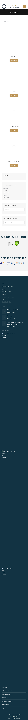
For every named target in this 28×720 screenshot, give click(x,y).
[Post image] (4, 311)
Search (23, 222)
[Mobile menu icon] (24, 6)
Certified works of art (7, 690)
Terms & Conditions (7, 701)
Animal (5, 190)
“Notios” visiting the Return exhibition (16, 309)
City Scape (6, 192)
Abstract (6, 188)
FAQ (3, 708)
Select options (14, 60)
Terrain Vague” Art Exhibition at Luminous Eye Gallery (15, 323)
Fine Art (5, 195)
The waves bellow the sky (14, 161)
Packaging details (6, 694)
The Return (10, 316)
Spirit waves (14, 56)
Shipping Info (5, 697)
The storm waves (14, 126)
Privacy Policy (5, 704)
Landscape (6, 197)
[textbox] (7, 209)
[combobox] (14, 209)
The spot (14, 91)
